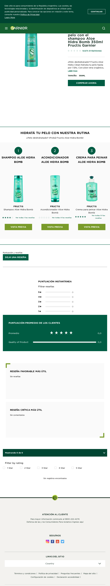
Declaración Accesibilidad (68, 577)
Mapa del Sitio (89, 573)
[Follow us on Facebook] (52, 541)
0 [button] (55, 292)
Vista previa (18, 227)
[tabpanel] (36, 101)
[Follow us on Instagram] (47, 541)
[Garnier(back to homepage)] (18, 28)
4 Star (62, 468)
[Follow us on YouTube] (57, 541)
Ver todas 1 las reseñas (25, 217)
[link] (86, 51)
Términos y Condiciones (25, 573)
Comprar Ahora (86, 83)
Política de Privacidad (29, 14)
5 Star (79, 468)
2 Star (27, 468)
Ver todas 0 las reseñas (62, 217)
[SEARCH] (103, 28)
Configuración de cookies (42, 577)
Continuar (96, 11)
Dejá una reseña (15, 257)
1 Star (10, 468)
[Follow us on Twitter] (62, 541)
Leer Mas (72, 71)
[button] (103, 452)
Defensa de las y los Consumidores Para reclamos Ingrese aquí (55, 522)
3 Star (45, 468)
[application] (55, 563)
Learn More (10, 17)
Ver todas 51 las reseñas (98, 216)
